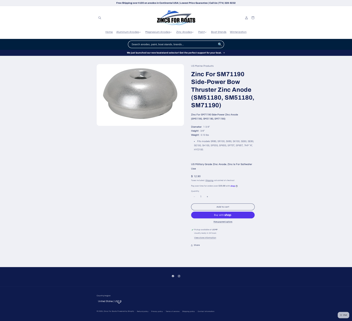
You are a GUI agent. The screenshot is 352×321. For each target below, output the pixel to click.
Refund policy (142, 311)
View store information (205, 238)
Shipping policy (188, 311)
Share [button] (197, 245)
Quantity (195, 191)
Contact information (206, 311)
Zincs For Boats (110, 311)
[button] (100, 18)
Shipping (209, 181)
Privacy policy (157, 311)
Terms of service (173, 311)
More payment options (223, 222)
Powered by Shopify (125, 311)
